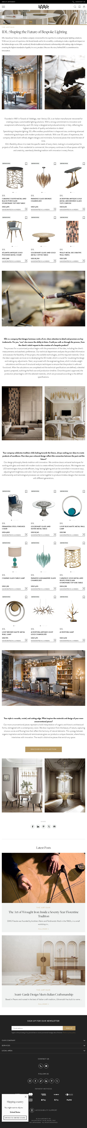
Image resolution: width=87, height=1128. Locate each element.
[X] (49, 826)
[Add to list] (26, 163)
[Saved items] (79, 7)
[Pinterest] (43, 826)
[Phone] (41, 1066)
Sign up (69, 1028)
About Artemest (8, 2)
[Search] (75, 7)
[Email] (54, 826)
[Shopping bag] (84, 7)
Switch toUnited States (15, 1118)
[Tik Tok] (41, 1081)
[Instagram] (30, 1081)
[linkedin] (38, 826)
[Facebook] (32, 826)
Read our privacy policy (69, 1032)
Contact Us (80, 2)
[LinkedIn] (46, 1081)
